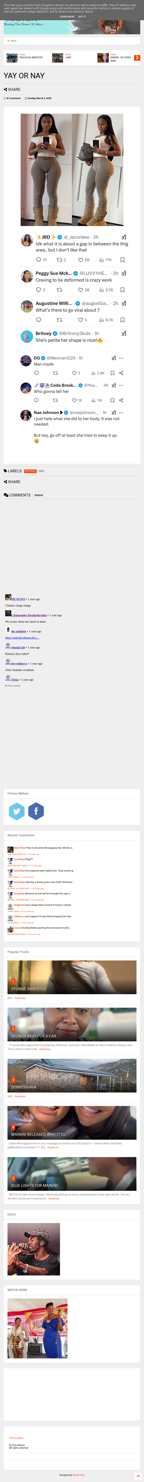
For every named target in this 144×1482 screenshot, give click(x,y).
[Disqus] (72, 639)
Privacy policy (16, 1438)
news (22, 54)
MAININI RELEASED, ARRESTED (38, 1134)
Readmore (20, 998)
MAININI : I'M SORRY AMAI (120, 59)
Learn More (67, 16)
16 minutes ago (37, 888)
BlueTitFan (20, 848)
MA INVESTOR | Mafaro (17, 934)
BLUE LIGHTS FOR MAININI (34, 1185)
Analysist (19, 905)
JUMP (68, 57)
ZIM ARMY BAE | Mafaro (18, 866)
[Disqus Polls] (72, 546)
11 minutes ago (35, 866)
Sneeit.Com (79, 1475)
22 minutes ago (27, 911)
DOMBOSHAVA (23, 1087)
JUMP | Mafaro (14, 877)
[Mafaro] (72, 32)
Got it (82, 16)
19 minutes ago (37, 900)
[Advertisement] (72, 1394)
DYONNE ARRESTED (28, 989)
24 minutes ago (34, 934)
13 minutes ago (27, 877)
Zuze (17, 928)
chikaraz (18, 916)
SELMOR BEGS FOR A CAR (33, 1036)
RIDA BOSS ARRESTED (31, 57)
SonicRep (19, 859)
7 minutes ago (33, 854)
